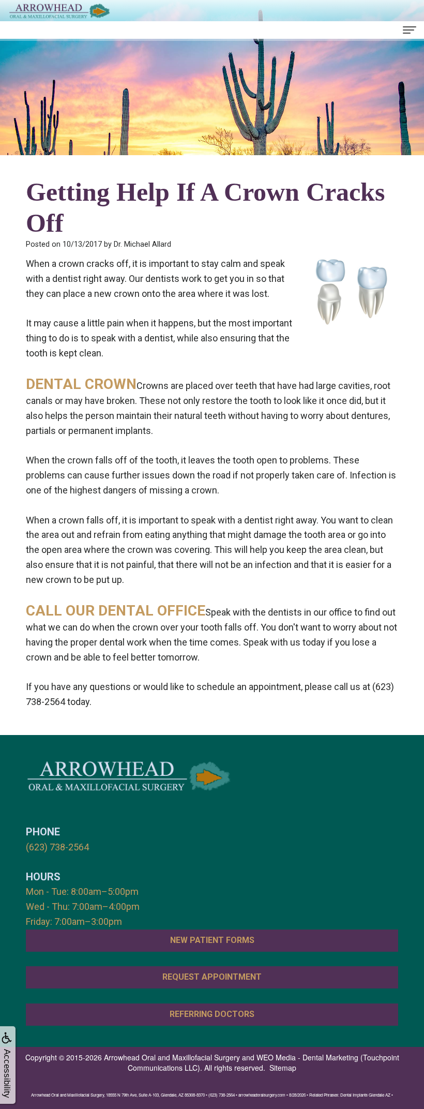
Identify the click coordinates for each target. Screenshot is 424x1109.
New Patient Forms (212, 940)
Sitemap (282, 1067)
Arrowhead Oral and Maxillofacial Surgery (172, 1057)
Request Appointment (212, 977)
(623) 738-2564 (57, 847)
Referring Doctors (212, 1014)
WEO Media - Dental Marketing (307, 1057)
